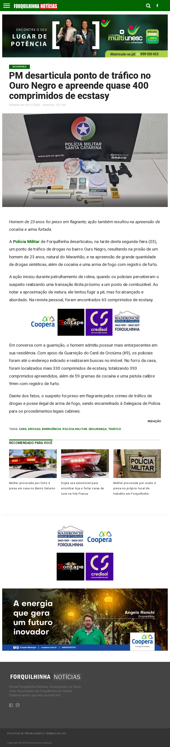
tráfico (114, 429)
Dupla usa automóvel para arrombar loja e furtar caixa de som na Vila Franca (82, 488)
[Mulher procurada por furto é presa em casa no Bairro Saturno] (33, 477)
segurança (98, 429)
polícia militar (74, 429)
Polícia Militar (26, 241)
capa (23, 429)
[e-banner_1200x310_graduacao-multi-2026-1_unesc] (85, 56)
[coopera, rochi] (85, 649)
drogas (34, 429)
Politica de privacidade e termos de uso (36, 733)
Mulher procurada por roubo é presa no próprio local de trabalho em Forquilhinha (134, 488)
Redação (154, 421)
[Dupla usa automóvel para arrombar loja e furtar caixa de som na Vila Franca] (85, 477)
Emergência (51, 429)
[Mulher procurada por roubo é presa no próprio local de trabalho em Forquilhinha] (137, 477)
